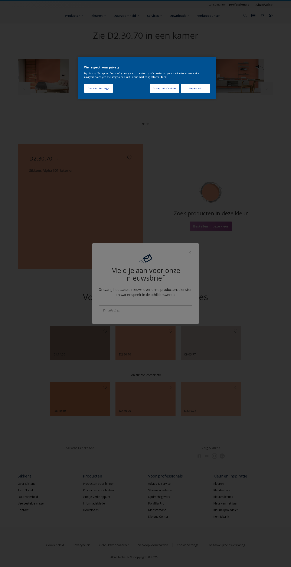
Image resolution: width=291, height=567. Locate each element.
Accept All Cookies (164, 88)
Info (163, 76)
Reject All (195, 88)
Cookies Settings (98, 88)
